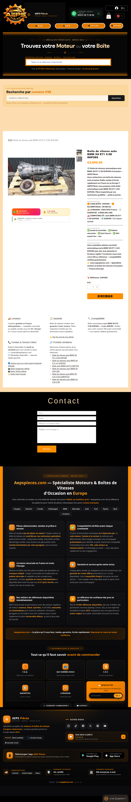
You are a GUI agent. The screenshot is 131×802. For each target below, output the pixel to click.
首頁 (10, 140)
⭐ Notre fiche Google (17, 374)
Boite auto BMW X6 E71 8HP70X (65, 366)
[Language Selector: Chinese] (120, 16)
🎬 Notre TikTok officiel (17, 371)
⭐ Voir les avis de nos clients (62, 337)
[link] (108, 16)
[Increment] (97, 287)
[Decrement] (89, 287)
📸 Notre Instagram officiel (18, 369)
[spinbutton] (93, 287)
